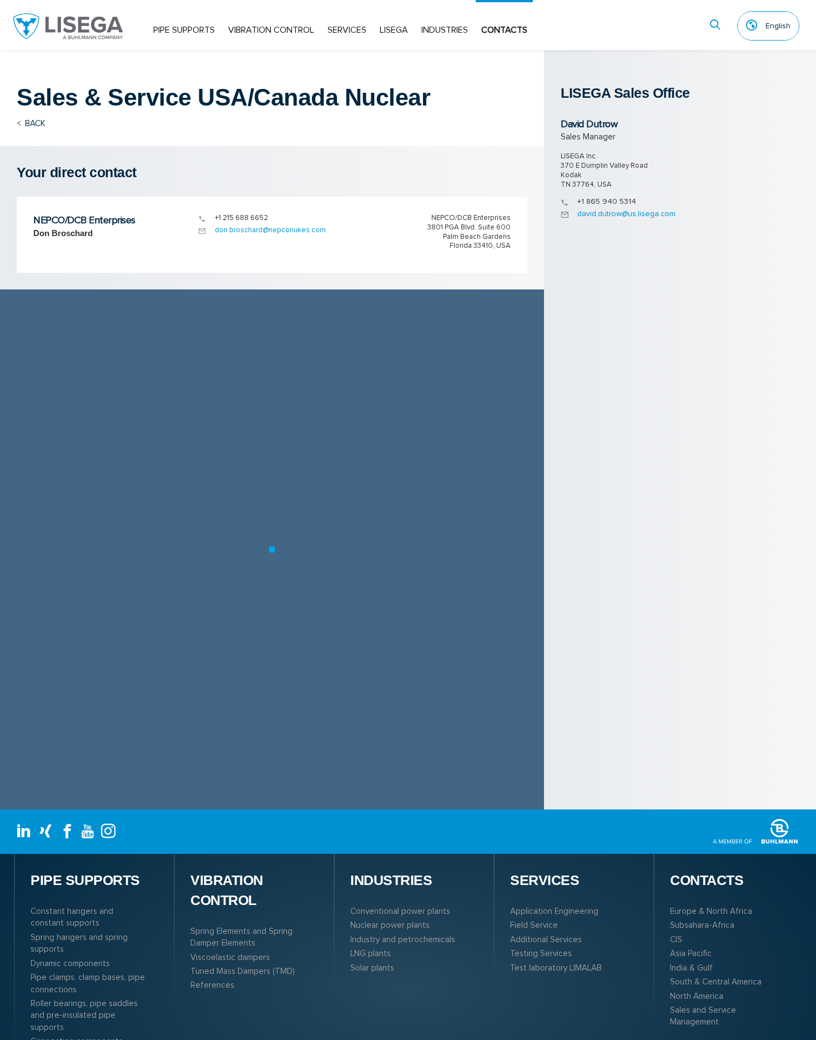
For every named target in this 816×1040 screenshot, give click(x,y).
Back (31, 123)
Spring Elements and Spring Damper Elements (241, 937)
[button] (272, 549)
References (212, 985)
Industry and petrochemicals (402, 939)
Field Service (534, 925)
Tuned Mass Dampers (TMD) (242, 971)
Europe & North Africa (711, 911)
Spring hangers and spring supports (79, 943)
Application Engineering (554, 911)
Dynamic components (70, 963)
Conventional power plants (400, 911)
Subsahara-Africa (702, 925)
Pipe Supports (184, 30)
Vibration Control (271, 30)
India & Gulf (691, 968)
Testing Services (541, 953)
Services (347, 30)
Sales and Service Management (703, 1016)
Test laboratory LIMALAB (556, 968)
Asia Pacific (691, 953)
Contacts (504, 30)
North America (696, 996)
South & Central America (716, 982)
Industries (444, 30)
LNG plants (370, 953)
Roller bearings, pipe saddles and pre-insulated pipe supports (84, 1015)
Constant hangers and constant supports (72, 917)
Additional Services (546, 939)
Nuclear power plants (390, 925)
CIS (676, 939)
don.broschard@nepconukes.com (270, 230)
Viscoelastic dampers (230, 957)
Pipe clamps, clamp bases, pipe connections (88, 983)
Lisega (394, 30)
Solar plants (372, 968)
